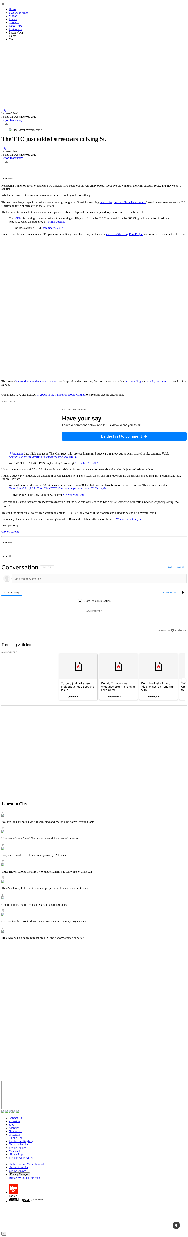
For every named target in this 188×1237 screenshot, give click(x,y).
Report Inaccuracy (12, 120)
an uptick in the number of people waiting (60, 394)
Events (13, 19)
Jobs (11, 1124)
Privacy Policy (17, 1147)
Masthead (14, 1134)
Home (12, 9)
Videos (13, 15)
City (3, 110)
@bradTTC (50, 488)
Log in (171, 567)
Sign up (180, 567)
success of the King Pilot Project (124, 234)
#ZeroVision (16, 456)
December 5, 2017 (52, 227)
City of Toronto (10, 531)
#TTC (18, 218)
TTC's (123, 202)
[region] (94, 599)
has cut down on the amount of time (36, 381)
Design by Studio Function (24, 1177)
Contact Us (15, 1118)
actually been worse (157, 381)
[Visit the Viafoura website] (179, 630)
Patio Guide (16, 25)
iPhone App (16, 1137)
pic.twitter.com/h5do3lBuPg (60, 456)
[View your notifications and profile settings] (183, 592)
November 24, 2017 (86, 463)
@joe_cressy (65, 488)
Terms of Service (18, 1144)
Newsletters (15, 1131)
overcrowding (133, 381)
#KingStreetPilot (56, 221)
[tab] (11, 592)
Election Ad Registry (21, 1141)
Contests (14, 22)
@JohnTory (36, 488)
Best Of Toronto (18, 12)
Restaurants (15, 29)
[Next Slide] (183, 680)
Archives (14, 1127)
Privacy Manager (19, 1174)
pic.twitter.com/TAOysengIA (90, 488)
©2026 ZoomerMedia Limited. (27, 1164)
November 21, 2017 (74, 494)
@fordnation (16, 453)
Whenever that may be (129, 519)
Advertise (14, 1121)
